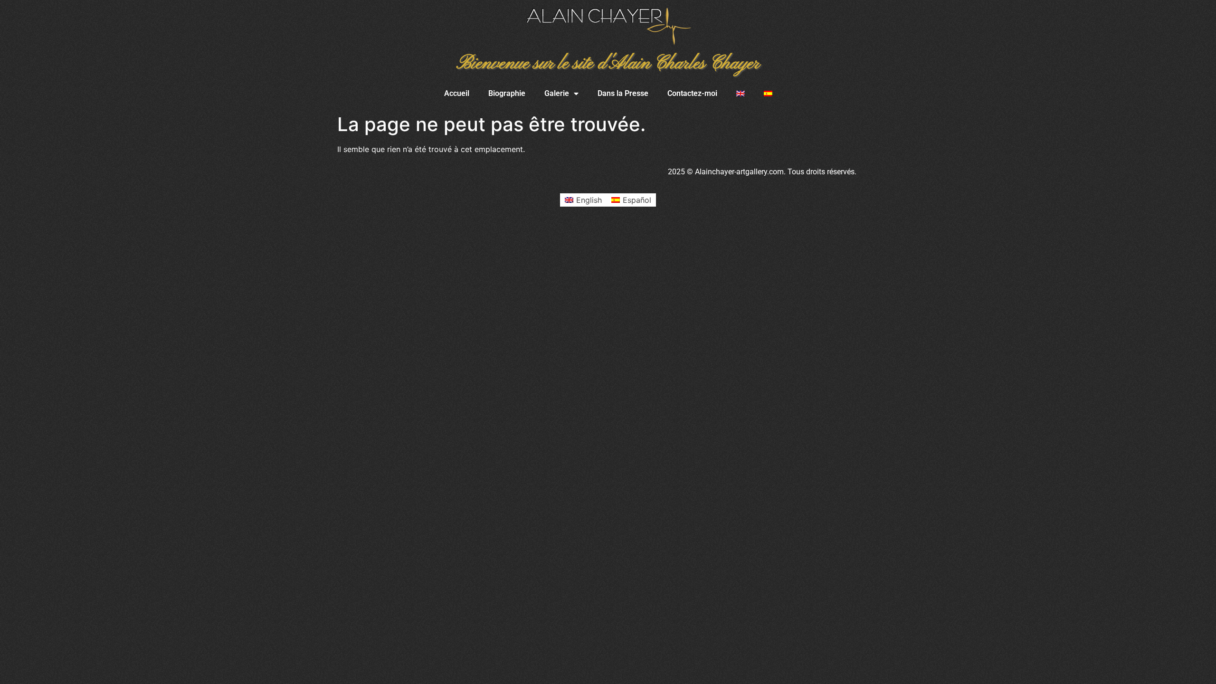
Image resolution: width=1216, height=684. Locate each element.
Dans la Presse (623, 93)
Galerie (556, 93)
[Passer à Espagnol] (768, 93)
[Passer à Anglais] (740, 93)
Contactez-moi (692, 93)
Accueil (456, 93)
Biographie (506, 93)
